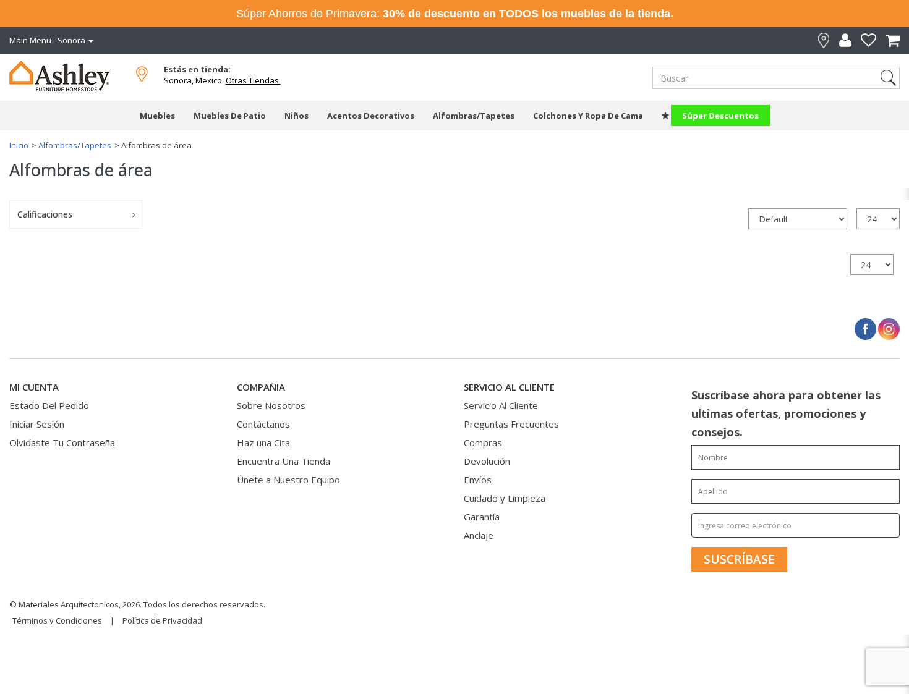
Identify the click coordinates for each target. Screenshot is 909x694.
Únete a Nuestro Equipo (288, 479)
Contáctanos (263, 424)
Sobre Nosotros (271, 405)
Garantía (482, 516)
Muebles (157, 115)
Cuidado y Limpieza (504, 498)
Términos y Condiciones (57, 620)
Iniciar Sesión (36, 424)
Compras (483, 442)
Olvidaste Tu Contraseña (62, 442)
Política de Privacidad (162, 620)
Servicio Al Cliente (501, 405)
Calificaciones (44, 214)
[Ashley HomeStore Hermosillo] (69, 74)
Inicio (18, 145)
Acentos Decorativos (370, 115)
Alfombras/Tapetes (473, 115)
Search (888, 78)
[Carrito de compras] (888, 40)
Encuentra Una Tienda (283, 461)
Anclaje (478, 535)
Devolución (487, 461)
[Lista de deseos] (863, 40)
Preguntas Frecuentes (511, 424)
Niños (296, 115)
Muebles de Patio (230, 115)
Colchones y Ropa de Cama (588, 115)
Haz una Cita (263, 442)
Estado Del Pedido (49, 405)
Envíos (478, 479)
